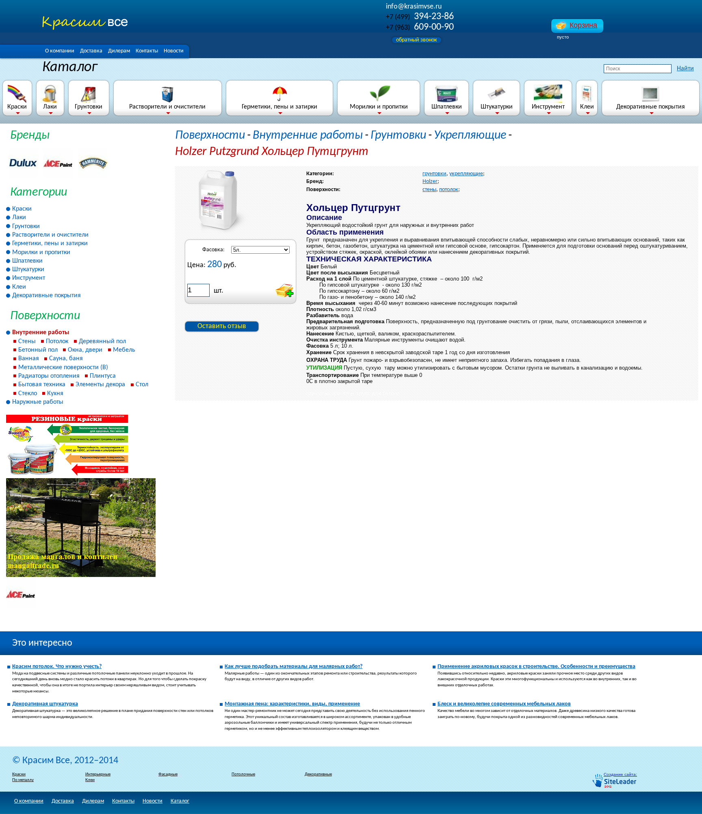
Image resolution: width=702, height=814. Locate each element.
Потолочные (243, 774)
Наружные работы (37, 402)
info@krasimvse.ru (414, 7)
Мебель (124, 350)
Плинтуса (103, 376)
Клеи (587, 107)
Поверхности (210, 135)
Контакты (147, 51)
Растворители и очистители (167, 107)
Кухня (55, 393)
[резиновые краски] (67, 474)
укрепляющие (466, 174)
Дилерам (119, 51)
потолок (448, 190)
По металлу (23, 780)
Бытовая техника (41, 384)
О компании (59, 51)
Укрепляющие (470, 135)
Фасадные (168, 774)
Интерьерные (97, 774)
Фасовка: (213, 250)
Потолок (57, 341)
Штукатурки (497, 107)
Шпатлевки (446, 107)
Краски (17, 107)
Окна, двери (85, 350)
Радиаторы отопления (49, 376)
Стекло (27, 393)
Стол (142, 384)
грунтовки (434, 174)
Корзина (583, 25)
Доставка (91, 51)
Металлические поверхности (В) (63, 367)
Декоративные (318, 774)
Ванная (28, 358)
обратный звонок (416, 40)
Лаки (50, 107)
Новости (174, 51)
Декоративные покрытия (650, 107)
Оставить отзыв (221, 326)
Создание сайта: (620, 774)
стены (429, 190)
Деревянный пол (102, 341)
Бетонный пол (38, 350)
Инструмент (548, 107)
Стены (27, 341)
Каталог (180, 801)
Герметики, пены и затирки (279, 107)
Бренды (30, 135)
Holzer (430, 181)
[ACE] (20, 607)
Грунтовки (88, 107)
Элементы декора (100, 384)
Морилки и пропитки (379, 107)
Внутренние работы (40, 332)
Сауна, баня (66, 358)
